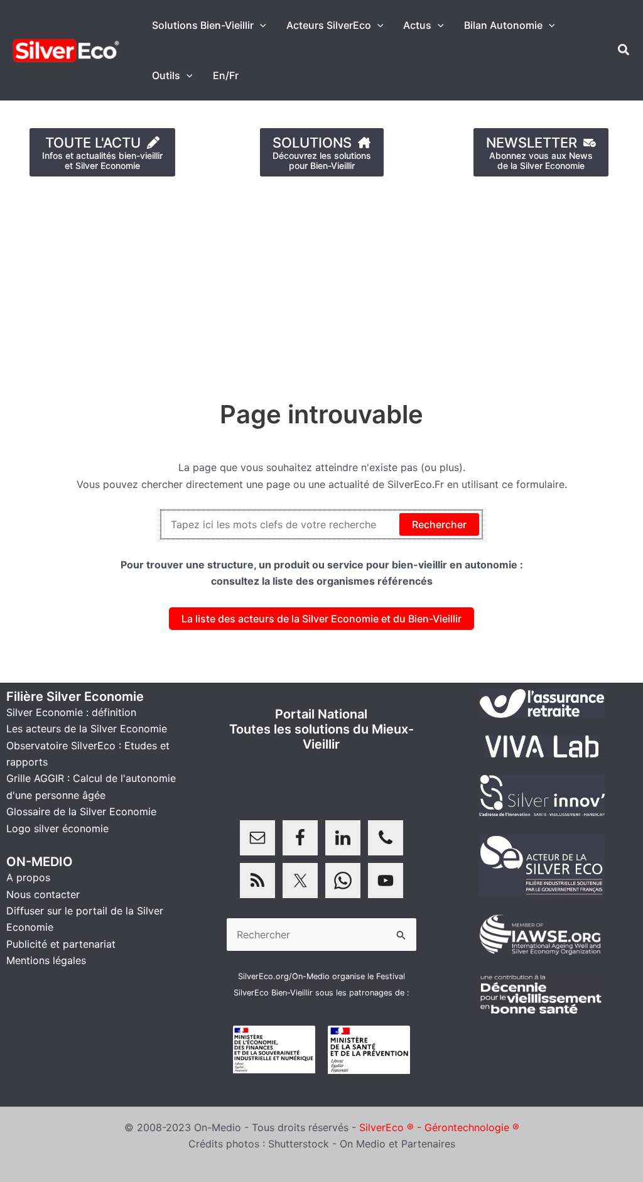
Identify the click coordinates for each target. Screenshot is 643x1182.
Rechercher (439, 524)
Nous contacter (43, 894)
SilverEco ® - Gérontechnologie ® (439, 1127)
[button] (260, 25)
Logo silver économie (57, 828)
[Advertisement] (321, 282)
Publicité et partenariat (61, 944)
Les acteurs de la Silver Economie (86, 728)
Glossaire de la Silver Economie (81, 811)
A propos (28, 877)
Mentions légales (46, 960)
